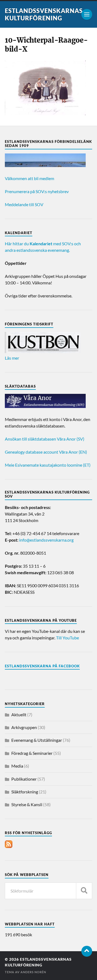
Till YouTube (67, 637)
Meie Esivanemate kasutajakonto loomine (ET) (48, 464)
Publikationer (24, 778)
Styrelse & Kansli (26, 804)
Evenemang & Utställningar (36, 740)
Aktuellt (18, 714)
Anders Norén (33, 972)
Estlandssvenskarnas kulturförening (44, 14)
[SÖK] (84, 890)
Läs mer (12, 357)
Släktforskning (24, 791)
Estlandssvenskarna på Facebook (42, 666)
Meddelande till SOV (24, 204)
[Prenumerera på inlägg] (8, 846)
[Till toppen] (86, 951)
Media (17, 765)
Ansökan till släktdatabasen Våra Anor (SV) (44, 438)
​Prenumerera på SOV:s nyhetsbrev (37, 191)
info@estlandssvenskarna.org (46, 539)
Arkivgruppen (24, 727)
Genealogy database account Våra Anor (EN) (46, 451)
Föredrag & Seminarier (32, 753)
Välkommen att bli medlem (29, 178)
